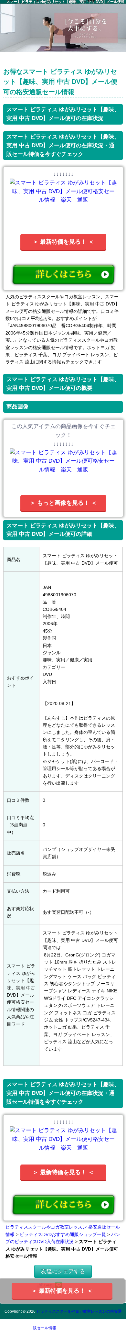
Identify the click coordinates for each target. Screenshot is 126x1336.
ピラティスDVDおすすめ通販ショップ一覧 (63, 1234)
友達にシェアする (63, 1271)
